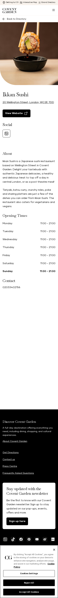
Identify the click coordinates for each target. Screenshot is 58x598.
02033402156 (11, 287)
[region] (29, 571)
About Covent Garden (15, 441)
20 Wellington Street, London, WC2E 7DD (28, 102)
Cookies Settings (29, 573)
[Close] (54, 549)
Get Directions (11, 452)
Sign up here (17, 521)
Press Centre (10, 466)
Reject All (29, 583)
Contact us (9, 459)
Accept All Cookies (29, 592)
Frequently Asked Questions (18, 473)
